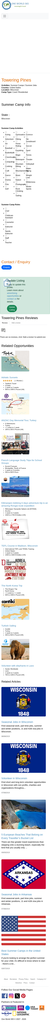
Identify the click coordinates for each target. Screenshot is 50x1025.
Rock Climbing (19, 190)
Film (7, 184)
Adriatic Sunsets (9, 377)
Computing (9, 162)
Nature (18, 180)
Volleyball (30, 164)
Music (18, 175)
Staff (7, 238)
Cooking (8, 166)
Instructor (9, 227)
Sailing (18, 196)
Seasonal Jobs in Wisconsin (17, 722)
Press (26, 983)
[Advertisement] (25, 45)
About (6, 979)
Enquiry (6, 267)
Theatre (29, 159)
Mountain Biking (19, 165)
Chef (7, 211)
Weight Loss (29, 176)
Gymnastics (20, 135)
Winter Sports (28, 188)
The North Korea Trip (11, 585)
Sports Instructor (9, 232)
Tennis (28, 155)
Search (32, 979)
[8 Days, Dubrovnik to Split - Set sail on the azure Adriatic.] (15, 362)
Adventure (9, 139)
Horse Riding (18, 145)
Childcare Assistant (9, 216)
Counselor (9, 222)
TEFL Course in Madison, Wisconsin (19, 546)
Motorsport (20, 159)
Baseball (8, 148)
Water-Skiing (28, 170)
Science (29, 135)
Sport (28, 150)
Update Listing (12, 308)
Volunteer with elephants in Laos (17, 666)
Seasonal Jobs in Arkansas (16, 894)
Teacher (8, 243)
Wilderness (30, 182)
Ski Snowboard (30, 140)
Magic (18, 155)
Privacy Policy (23, 979)
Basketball (9, 153)
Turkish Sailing (8, 625)
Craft (7, 171)
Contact (32, 983)
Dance (8, 175)
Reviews (5, 323)
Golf (6, 189)
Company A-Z (41, 979)
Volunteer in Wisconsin (14, 778)
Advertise (18, 983)
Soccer (29, 146)
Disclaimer (13, 979)
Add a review (16, 323)
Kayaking (19, 150)
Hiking (18, 139)
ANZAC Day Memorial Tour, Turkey (18, 420)
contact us (12, 299)
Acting (7, 135)
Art (6, 144)
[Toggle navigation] (4, 16)
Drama (8, 180)
